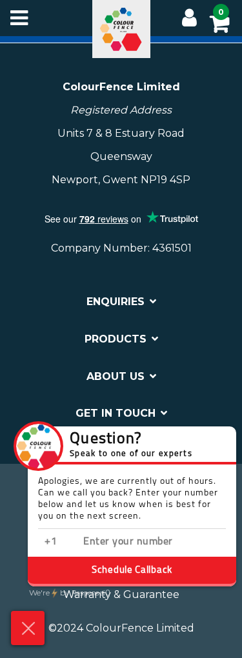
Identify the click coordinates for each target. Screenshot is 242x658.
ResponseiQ (69, 593)
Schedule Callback (132, 570)
